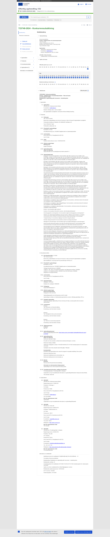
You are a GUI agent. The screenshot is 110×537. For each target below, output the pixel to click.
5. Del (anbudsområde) (25, 64)
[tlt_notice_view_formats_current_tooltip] (88, 90)
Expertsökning (50, 20)
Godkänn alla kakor (69, 532)
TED (19, 24)
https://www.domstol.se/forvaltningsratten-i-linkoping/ (60, 447)
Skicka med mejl (26, 48)
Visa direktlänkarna (26, 43)
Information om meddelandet (26, 70)
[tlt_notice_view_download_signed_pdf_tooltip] (88, 69)
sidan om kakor (47, 531)
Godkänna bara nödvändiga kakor (83, 532)
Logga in (82, 4)
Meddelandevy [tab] (22, 32)
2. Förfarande (23, 61)
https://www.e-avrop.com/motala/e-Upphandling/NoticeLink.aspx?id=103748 (65, 333)
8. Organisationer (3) (24, 67)
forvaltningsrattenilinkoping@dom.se (57, 443)
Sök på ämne (57, 20)
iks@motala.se (50, 50)
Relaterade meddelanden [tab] (24, 35)
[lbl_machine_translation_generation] (55, 82)
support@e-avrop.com (54, 418)
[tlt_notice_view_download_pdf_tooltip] (40, 77)
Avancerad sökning (41, 20)
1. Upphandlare (23, 57)
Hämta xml (24, 41)
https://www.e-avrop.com (54, 422)
